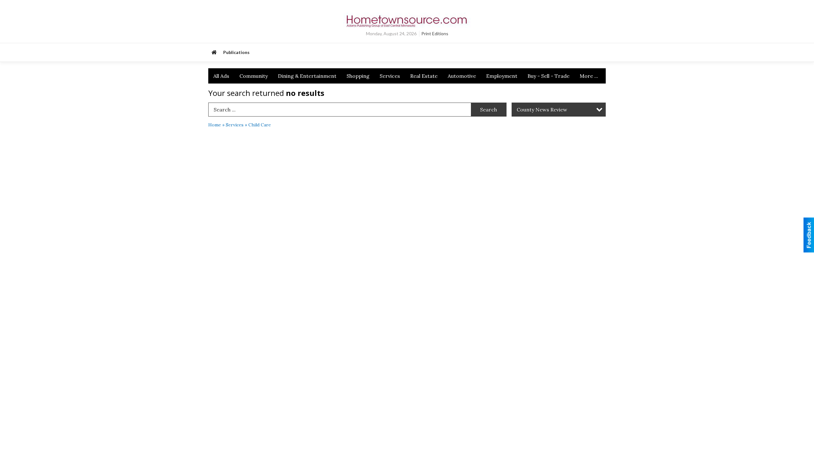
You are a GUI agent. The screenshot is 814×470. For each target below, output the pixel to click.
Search (488, 109)
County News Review (542, 109)
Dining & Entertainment (307, 76)
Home (214, 125)
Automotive (462, 76)
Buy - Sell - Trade (548, 76)
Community (253, 76)
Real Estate (424, 76)
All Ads (221, 76)
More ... (589, 76)
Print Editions (434, 33)
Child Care (259, 125)
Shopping (358, 76)
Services (390, 76)
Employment (501, 76)
